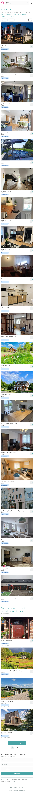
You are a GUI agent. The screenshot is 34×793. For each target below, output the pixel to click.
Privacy (10, 787)
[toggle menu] (31, 2)
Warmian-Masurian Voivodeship (18, 779)
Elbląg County (8, 14)
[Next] (31, 33)
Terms (15, 787)
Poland (12, 16)
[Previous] (2, 33)
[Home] (1, 779)
